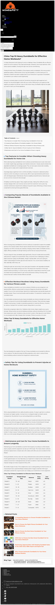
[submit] (15, 37)
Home (5, 569)
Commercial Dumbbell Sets (31, 560)
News (5, 572)
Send (2, 50)
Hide (17, 138)
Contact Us (7, 574)
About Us (6, 573)
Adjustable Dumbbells (18, 560)
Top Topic (39, 603)
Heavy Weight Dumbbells (20, 561)
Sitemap (34, 603)
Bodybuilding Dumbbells (20, 562)
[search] (2, 30)
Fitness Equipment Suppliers (34, 561)
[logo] (11, 13)
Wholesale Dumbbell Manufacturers (36, 562)
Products (6, 571)
